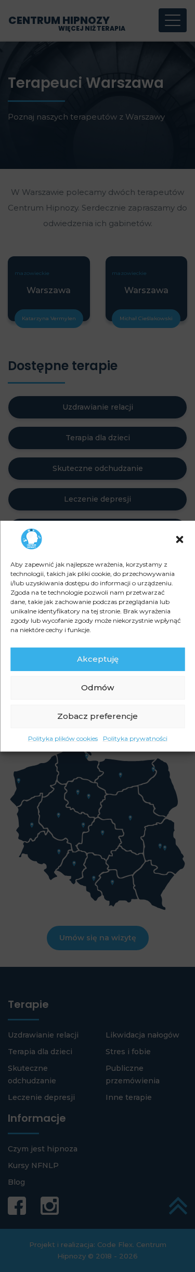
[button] (179, 538)
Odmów (97, 687)
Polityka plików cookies (63, 738)
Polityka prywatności (135, 738)
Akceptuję (98, 659)
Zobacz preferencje (97, 716)
